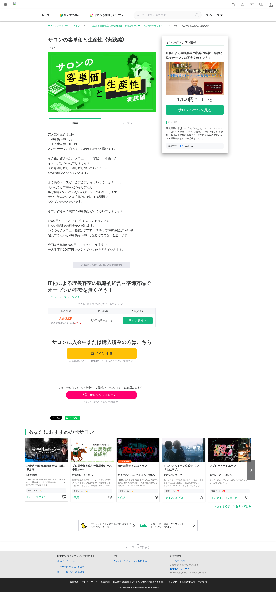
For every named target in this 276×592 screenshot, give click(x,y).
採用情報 (202, 582)
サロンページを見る (195, 110)
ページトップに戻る (138, 547)
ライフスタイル (37, 496)
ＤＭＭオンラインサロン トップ (64, 25)
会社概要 (74, 582)
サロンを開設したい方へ (108, 15)
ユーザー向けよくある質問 (70, 566)
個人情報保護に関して (124, 582)
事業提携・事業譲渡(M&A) (181, 582)
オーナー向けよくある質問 (70, 572)
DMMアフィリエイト (181, 569)
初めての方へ (72, 15)
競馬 (76, 497)
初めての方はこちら (67, 561)
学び (122, 497)
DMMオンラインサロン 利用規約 (130, 561)
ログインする (101, 353)
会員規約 (105, 582)
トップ (45, 15)
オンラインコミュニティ (225, 497)
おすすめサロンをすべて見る (234, 506)
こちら (77, 322)
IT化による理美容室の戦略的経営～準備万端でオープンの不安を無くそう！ (127, 25)
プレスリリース (90, 582)
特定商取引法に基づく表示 (151, 582)
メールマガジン (178, 561)
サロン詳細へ (138, 320)
